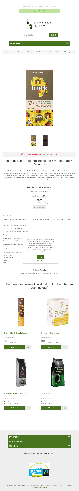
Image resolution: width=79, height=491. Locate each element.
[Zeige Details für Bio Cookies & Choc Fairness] (21, 312)
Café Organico (46, 393)
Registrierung (28, 6)
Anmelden (39, 6)
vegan (55, 273)
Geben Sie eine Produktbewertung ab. (39, 187)
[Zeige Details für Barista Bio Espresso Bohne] (21, 372)
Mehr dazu (40, 260)
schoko (21, 273)
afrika (30, 273)
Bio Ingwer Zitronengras (50, 333)
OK (41, 257)
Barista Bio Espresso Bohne (15, 393)
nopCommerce (43, 487)
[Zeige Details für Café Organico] (58, 372)
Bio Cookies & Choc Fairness (15, 333)
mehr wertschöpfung (42, 273)
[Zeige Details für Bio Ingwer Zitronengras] (58, 312)
